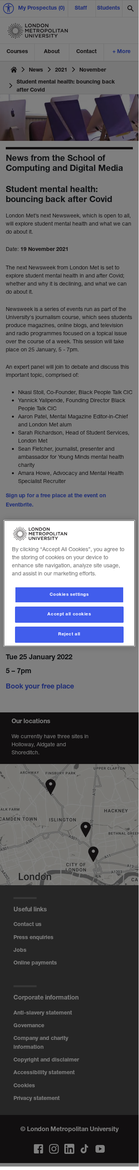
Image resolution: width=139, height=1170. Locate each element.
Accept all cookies (69, 615)
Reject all (69, 634)
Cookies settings (69, 595)
